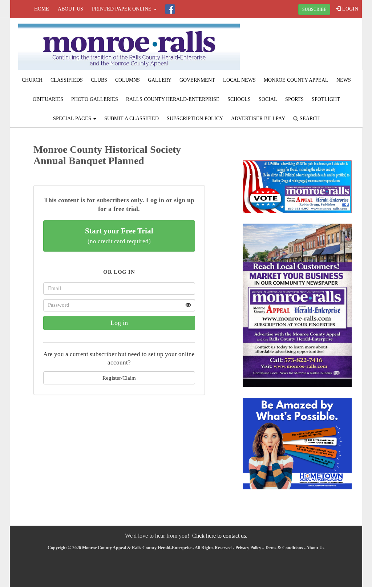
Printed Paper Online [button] (122, 9)
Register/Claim (119, 378)
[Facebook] (170, 9)
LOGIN (349, 9)
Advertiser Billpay (258, 118)
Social (268, 99)
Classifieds (66, 80)
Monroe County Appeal (296, 80)
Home (41, 9)
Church (32, 80)
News (343, 80)
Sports (294, 99)
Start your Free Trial (119, 236)
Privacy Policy (248, 547)
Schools (239, 99)
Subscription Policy (195, 118)
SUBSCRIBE (314, 9)
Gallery (159, 80)
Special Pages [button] (73, 118)
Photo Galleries (94, 99)
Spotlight (326, 99)
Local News (239, 80)
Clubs (99, 80)
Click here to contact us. (219, 536)
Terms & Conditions (284, 547)
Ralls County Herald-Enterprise (172, 99)
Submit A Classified (131, 118)
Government (197, 80)
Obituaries (48, 99)
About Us (70, 9)
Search (309, 118)
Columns (127, 80)
